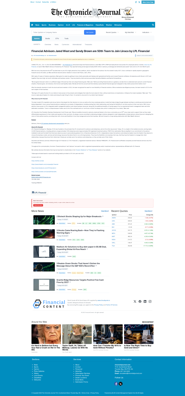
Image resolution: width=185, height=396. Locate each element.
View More (104, 211)
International (77, 44)
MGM (82, 239)
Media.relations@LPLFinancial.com (41, 177)
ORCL (113, 243)
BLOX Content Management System (122, 393)
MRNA (94, 223)
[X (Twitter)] (135, 304)
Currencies (65, 44)
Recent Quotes (111, 32)
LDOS (78, 239)
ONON (99, 273)
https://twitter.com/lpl (37, 161)
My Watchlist (129, 32)
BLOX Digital (139, 393)
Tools (66, 38)
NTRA (98, 223)
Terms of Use (85, 393)
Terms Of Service (111, 305)
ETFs (57, 38)
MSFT (113, 236)
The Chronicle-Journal (48, 393)
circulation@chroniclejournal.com (131, 373)
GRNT (85, 289)
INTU (74, 239)
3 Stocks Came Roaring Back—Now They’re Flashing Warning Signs (80, 231)
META (113, 233)
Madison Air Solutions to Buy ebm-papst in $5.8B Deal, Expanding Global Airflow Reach (82, 248)
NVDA (113, 239)
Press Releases (93, 150)
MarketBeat (62, 223)
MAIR (74, 256)
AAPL (113, 221)
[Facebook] (140, 304)
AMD (113, 224)
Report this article (38, 205)
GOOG (114, 230)
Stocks (47, 38)
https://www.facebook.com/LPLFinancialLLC (43, 168)
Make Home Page (148, 2)
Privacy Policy (98, 305)
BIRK (92, 273)
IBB (83, 223)
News (56, 44)
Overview (48, 44)
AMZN (114, 218)
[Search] (153, 25)
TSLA (113, 246)
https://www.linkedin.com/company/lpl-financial (44, 164)
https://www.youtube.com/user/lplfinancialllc (44, 171)
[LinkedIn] (145, 304)
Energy (74, 289)
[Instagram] (150, 304)
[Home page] (92, 13)
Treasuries (88, 44)
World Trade (80, 273)
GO (95, 273)
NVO (103, 223)
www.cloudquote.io (104, 300)
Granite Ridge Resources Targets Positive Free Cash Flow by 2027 (80, 281)
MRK (90, 223)
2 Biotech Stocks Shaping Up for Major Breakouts (80, 216)
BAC (113, 227)
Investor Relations (81, 150)
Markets (37, 38)
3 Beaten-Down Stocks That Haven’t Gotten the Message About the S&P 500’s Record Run (78, 264)
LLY (86, 223)
